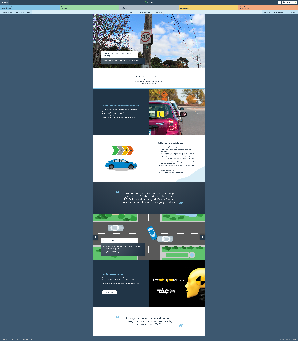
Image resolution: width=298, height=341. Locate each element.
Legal (11, 339)
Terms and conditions (28, 339)
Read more (109, 292)
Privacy (17, 339)
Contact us (4, 339)
